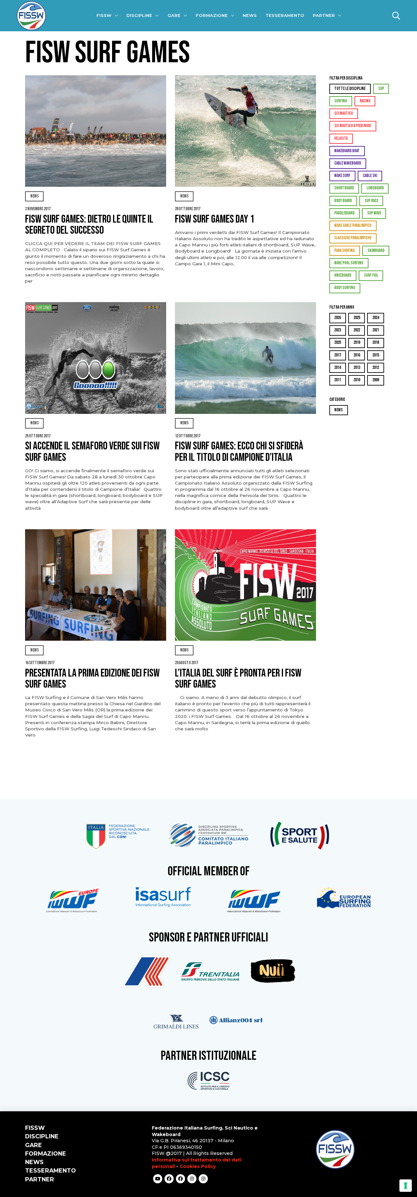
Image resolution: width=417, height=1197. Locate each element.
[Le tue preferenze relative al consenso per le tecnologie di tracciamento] (405, 1185)
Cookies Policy (198, 1166)
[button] (396, 15)
